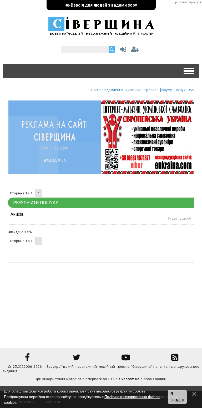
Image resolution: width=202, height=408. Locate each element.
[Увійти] (122, 51)
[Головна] (101, 33)
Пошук (179, 89)
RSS (191, 89)
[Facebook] (27, 359)
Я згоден (177, 397)
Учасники (133, 89)
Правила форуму (158, 89)
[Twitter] (76, 359)
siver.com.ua (129, 379)
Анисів (17, 214)
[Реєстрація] (135, 51)
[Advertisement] (101, 302)
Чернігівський (179, 218)
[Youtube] (126, 359)
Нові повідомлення (107, 89)
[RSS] (175, 359)
